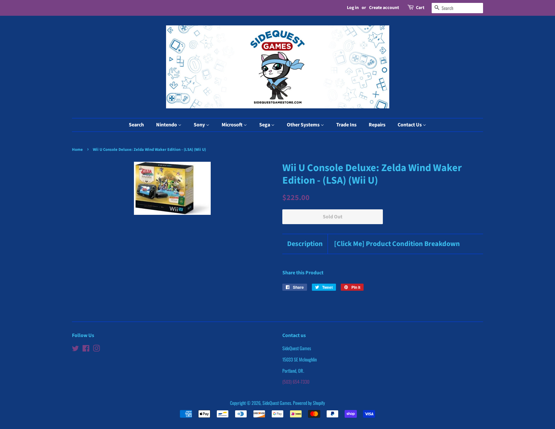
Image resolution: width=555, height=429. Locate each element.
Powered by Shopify (309, 402)
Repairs (377, 124)
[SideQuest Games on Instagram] (96, 349)
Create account (384, 8)
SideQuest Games (276, 402)
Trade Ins (346, 124)
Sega (265, 124)
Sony (200, 124)
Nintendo (167, 124)
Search (136, 124)
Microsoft (232, 124)
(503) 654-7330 (295, 381)
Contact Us (410, 124)
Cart (420, 8)
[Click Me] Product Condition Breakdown (397, 244)
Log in (353, 8)
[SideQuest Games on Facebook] (86, 349)
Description (305, 244)
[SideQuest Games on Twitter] (75, 349)
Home (77, 149)
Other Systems (304, 124)
